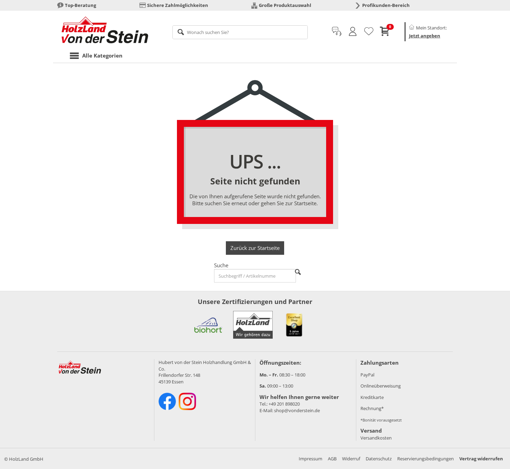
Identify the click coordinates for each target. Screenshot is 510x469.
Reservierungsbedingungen (425, 458)
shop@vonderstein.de (297, 410)
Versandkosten (376, 438)
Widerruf (351, 458)
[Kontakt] (336, 31)
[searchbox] (240, 32)
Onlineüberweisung (380, 386)
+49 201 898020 (284, 404)
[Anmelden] (353, 31)
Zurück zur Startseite (255, 247)
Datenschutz (379, 458)
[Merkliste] (369, 31)
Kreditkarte (372, 397)
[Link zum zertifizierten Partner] (208, 325)
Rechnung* (372, 408)
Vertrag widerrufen (481, 458)
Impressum (310, 458)
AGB (332, 458)
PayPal (367, 375)
